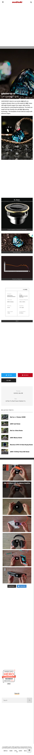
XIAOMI (11, 750)
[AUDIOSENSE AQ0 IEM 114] (17, 242)
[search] (29, 700)
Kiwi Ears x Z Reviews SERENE (18, 417)
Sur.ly (12, 680)
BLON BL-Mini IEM (18, 392)
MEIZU (25, 750)
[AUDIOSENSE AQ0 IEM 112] (17, 138)
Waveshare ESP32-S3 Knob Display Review (21, 444)
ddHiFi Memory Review (16, 437)
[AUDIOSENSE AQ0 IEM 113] (17, 213)
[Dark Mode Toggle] (29, 750)
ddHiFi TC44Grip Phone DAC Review (19, 452)
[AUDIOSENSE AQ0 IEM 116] (17, 301)
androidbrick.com (8, 676)
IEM (3, 96)
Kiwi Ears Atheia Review (16, 430)
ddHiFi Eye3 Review (15, 424)
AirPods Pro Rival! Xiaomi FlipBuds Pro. (16, 400)
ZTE (17, 751)
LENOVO (20, 750)
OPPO (15, 750)
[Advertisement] (17, 25)
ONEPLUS (5, 750)
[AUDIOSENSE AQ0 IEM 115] (17, 267)
